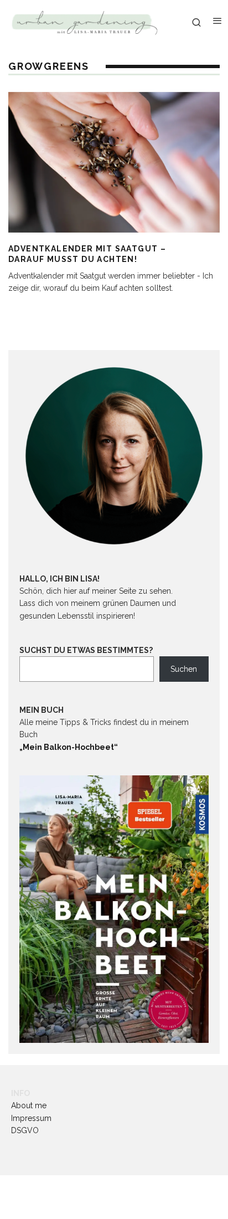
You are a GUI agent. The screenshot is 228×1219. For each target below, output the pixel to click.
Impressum (31, 1118)
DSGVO (25, 1130)
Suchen (183, 669)
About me (28, 1105)
